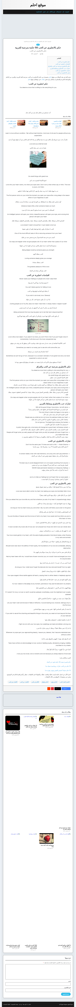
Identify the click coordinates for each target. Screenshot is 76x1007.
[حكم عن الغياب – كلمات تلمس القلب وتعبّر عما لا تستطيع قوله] (44, 123)
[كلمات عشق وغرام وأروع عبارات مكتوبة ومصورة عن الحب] (12, 888)
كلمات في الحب (12, 682)
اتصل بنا (29, 1004)
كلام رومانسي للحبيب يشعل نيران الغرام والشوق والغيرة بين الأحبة (13, 732)
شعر (48, 11)
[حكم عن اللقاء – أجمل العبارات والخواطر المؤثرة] (21, 123)
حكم (46, 41)
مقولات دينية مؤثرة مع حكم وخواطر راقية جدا (65, 828)
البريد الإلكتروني (67, 987)
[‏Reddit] (48, 688)
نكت (63, 11)
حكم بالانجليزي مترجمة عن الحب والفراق (59, 66)
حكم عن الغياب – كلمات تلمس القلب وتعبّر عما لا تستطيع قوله (33, 123)
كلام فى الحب (34, 682)
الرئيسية (67, 11)
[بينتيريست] (52, 688)
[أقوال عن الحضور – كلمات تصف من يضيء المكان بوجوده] (66, 123)
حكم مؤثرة (53, 682)
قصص (44, 11)
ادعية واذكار (58, 11)
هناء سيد (41, 53)
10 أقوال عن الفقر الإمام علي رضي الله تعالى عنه (64, 946)
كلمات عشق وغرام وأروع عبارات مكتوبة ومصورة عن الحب (13, 946)
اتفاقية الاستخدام (6, 1004)
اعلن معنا (25, 1004)
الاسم (69, 981)
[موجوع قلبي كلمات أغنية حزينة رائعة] (46, 838)
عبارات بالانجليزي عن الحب (62, 70)
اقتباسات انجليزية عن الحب (62, 64)
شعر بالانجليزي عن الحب (63, 73)
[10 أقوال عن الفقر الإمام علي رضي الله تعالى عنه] (63, 888)
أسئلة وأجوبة (39, 11)
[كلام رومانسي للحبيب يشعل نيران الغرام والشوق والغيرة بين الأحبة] (12, 723)
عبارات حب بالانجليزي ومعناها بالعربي (60, 68)
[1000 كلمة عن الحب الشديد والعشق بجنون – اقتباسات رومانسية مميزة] (29, 888)
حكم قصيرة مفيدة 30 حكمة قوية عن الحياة (59, 662)
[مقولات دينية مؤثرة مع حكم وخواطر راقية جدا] (63, 771)
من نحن (20, 1004)
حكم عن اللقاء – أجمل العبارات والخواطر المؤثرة (11, 123)
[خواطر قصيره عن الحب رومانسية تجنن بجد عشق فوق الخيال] (46, 719)
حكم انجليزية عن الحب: (63, 62)
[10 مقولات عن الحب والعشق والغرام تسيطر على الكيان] (29, 720)
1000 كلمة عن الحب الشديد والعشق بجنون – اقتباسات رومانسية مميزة (31, 947)
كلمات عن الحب (24, 682)
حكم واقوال (45, 682)
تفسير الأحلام (52, 11)
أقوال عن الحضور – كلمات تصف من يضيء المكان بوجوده (56, 123)
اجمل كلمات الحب (64, 682)
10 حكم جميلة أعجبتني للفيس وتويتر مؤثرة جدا (58, 670)
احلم (50, 77)
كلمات (42, 79)
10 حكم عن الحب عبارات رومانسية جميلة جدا (58, 666)
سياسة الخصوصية (14, 1004)
